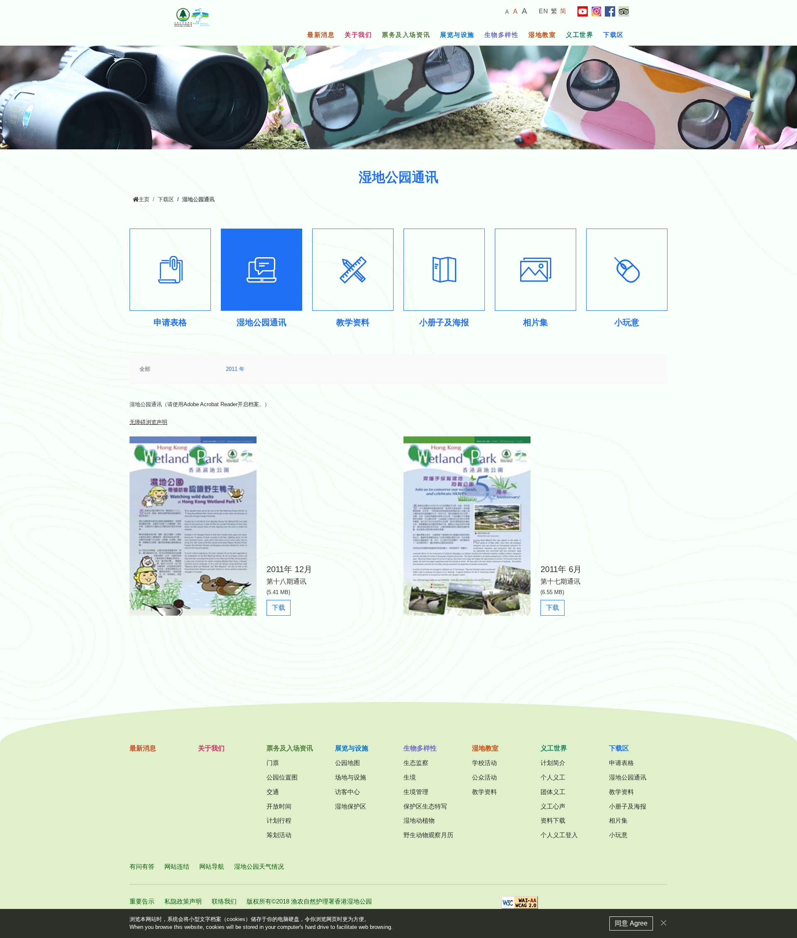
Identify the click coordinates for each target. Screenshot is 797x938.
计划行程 (278, 820)
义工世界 (579, 34)
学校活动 (484, 762)
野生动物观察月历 (428, 834)
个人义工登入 (559, 834)
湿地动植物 (419, 820)
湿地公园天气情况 (259, 866)
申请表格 (621, 762)
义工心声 (552, 806)
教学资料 (484, 791)
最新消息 (321, 34)
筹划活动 (278, 834)
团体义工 (552, 791)
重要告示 (142, 901)
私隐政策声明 (183, 901)
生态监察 (415, 762)
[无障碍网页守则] (519, 905)
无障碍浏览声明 (148, 422)
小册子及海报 (627, 806)
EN (544, 11)
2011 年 (235, 369)
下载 (281, 607)
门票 (272, 762)
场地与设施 (350, 777)
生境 (409, 777)
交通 (272, 791)
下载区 (613, 34)
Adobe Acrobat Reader (210, 404)
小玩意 (618, 834)
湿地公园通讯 (627, 777)
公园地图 (347, 762)
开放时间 (278, 806)
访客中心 (347, 791)
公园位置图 (282, 777)
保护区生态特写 (425, 806)
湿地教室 (542, 34)
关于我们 (358, 34)
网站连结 (176, 866)
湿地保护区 (350, 806)
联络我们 (224, 901)
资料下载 (552, 820)
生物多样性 (501, 34)
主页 (144, 199)
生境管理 (415, 791)
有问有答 (142, 866)
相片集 (618, 820)
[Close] (663, 923)
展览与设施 (457, 34)
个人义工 (552, 777)
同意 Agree (631, 923)
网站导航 (211, 866)
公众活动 (484, 777)
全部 (144, 369)
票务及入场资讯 (406, 34)
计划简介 (552, 762)
